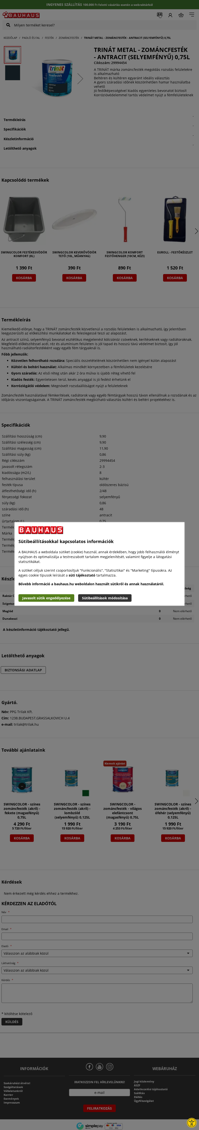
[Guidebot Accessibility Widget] (192, 1123)
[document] (99, 564)
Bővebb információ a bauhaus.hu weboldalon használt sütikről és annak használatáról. (91, 584)
